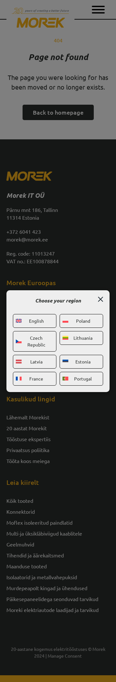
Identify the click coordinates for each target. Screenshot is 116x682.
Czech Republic (36, 341)
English (36, 321)
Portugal (83, 378)
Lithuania (82, 338)
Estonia (83, 361)
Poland (83, 321)
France (36, 378)
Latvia (36, 361)
